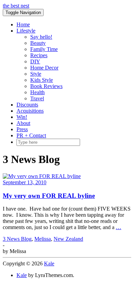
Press (22, 129)
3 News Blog (17, 239)
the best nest (16, 6)
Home (23, 24)
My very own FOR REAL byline (49, 195)
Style (35, 74)
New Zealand (68, 239)
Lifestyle (25, 31)
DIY (35, 61)
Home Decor (44, 68)
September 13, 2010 (24, 182)
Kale (49, 263)
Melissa (42, 239)
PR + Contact (31, 135)
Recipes (38, 55)
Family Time (44, 49)
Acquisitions (30, 111)
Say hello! (41, 37)
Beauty (38, 43)
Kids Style (41, 80)
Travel (37, 98)
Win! (21, 117)
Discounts (27, 105)
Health (37, 92)
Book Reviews (46, 86)
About (23, 123)
